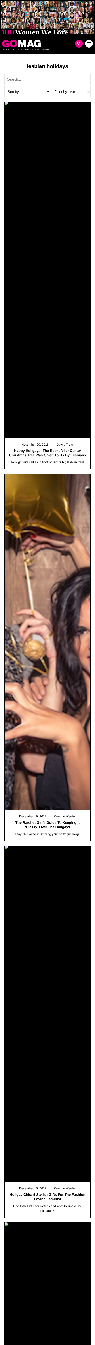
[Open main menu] (89, 44)
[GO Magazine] (36, 43)
